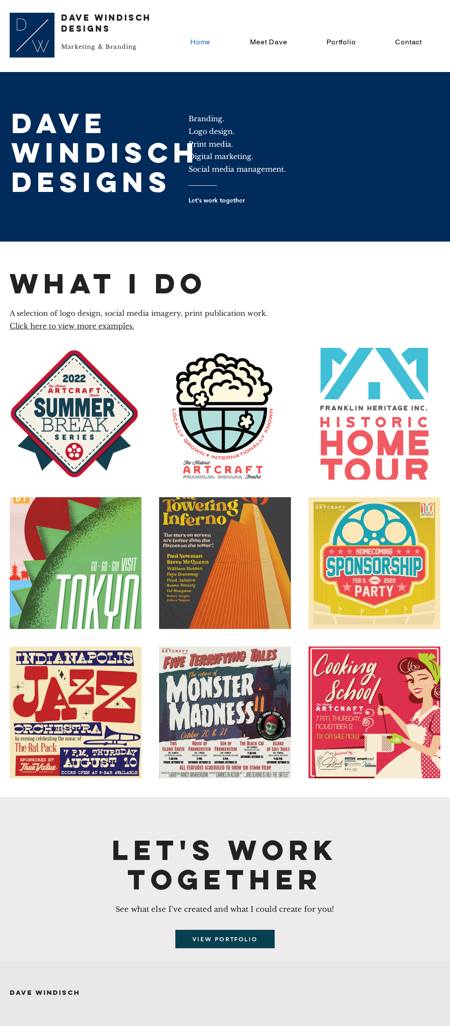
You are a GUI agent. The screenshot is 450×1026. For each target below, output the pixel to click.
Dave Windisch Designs (106, 23)
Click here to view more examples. (72, 326)
